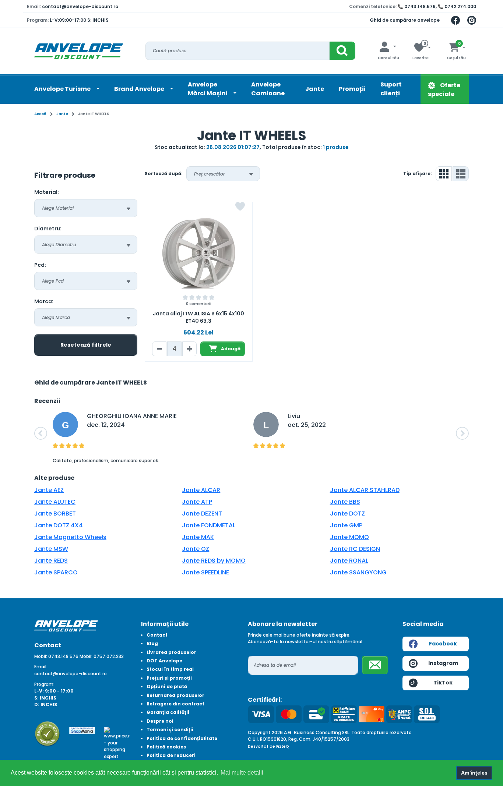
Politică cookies (166, 747)
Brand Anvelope (139, 89)
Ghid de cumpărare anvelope (405, 20)
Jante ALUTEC (54, 502)
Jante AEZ (49, 490)
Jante (314, 89)
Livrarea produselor (171, 652)
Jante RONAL (349, 560)
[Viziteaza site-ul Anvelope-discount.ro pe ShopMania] (82, 730)
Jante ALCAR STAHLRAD (365, 490)
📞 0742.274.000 (457, 6)
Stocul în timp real (170, 669)
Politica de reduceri (171, 755)
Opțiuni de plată (167, 686)
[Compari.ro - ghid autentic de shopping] (47, 733)
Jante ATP (197, 502)
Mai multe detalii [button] (242, 772)
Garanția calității (168, 712)
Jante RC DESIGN (355, 549)
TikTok (443, 682)
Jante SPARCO (56, 572)
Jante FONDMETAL (208, 525)
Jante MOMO (349, 537)
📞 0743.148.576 (417, 6)
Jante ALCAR (201, 490)
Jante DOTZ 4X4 (58, 525)
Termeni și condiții (170, 729)
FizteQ (282, 746)
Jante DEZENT (202, 513)
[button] (40, 433)
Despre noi (160, 721)
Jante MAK (198, 537)
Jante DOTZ (347, 513)
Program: (44, 684)
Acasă (40, 114)
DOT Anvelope (164, 661)
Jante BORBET (55, 513)
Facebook (443, 643)
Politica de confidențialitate (182, 738)
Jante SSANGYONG (358, 572)
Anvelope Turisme (63, 89)
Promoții (352, 89)
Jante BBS (345, 502)
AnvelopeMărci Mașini (208, 89)
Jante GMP (346, 525)
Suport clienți (391, 89)
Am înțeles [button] (474, 773)
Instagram (443, 663)
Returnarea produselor (175, 695)
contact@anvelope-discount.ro (80, 6)
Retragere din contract (175, 704)
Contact (157, 635)
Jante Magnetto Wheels (70, 537)
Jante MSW (51, 549)
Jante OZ (195, 549)
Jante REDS (51, 560)
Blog (152, 643)
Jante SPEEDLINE (205, 572)
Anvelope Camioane (268, 89)
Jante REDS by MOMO (214, 560)
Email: (41, 666)
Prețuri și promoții (169, 678)
